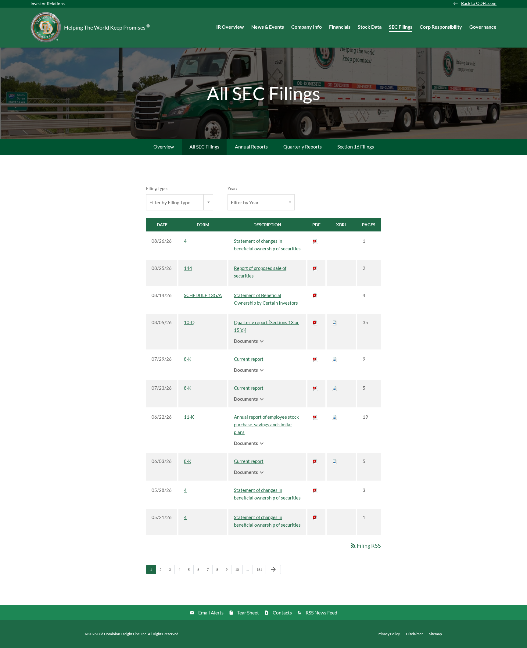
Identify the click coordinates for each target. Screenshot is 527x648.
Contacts (282, 612)
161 (260, 569)
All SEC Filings (204, 146)
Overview (163, 146)
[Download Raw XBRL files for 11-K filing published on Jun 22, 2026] (334, 417)
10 (238, 569)
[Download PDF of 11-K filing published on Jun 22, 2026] (315, 417)
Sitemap (435, 634)
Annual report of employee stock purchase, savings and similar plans (266, 424)
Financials (339, 27)
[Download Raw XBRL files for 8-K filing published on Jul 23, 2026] (334, 388)
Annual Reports (251, 146)
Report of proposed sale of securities (260, 271)
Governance (483, 27)
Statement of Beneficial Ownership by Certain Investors (266, 299)
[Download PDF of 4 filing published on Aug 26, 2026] (315, 241)
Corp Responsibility (441, 27)
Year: (232, 188)
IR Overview (230, 27)
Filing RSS (365, 545)
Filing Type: (157, 188)
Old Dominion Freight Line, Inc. (122, 634)
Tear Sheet (248, 612)
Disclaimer (414, 634)
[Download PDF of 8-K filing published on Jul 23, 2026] (315, 388)
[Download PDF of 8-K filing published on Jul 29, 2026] (315, 359)
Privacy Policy (389, 634)
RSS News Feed (321, 612)
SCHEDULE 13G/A (203, 295)
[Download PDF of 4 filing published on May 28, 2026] (315, 490)
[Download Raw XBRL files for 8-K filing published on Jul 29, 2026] (334, 359)
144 (188, 268)
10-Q (189, 322)
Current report (249, 359)
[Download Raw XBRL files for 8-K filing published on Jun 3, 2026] (334, 461)
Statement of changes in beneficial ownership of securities (267, 244)
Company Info (306, 27)
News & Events (267, 27)
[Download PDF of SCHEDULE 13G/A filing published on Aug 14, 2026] (315, 295)
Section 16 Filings (355, 146)
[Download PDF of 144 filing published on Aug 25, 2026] (315, 268)
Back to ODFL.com (479, 3)
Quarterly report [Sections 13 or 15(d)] (266, 326)
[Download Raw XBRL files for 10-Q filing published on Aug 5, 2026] (334, 322)
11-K (189, 417)
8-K (187, 359)
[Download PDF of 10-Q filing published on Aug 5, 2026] (315, 322)
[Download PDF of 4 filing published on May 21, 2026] (315, 517)
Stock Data (370, 27)
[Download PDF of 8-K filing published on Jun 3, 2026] (315, 461)
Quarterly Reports (302, 146)
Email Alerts (211, 612)
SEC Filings (400, 27)
